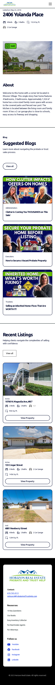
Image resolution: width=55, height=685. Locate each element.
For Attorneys (12, 630)
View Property (27, 418)
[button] (49, 4)
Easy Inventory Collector (17, 620)
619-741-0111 (13, 593)
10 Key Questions (14, 611)
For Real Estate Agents (16, 625)
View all (10, 166)
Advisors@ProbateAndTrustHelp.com (22, 596)
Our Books (11, 615)
